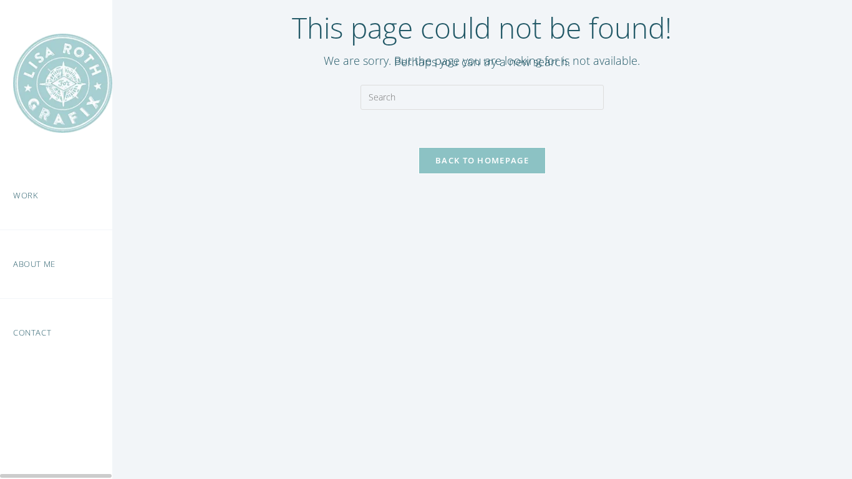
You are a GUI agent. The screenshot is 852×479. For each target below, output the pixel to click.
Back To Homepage (482, 160)
